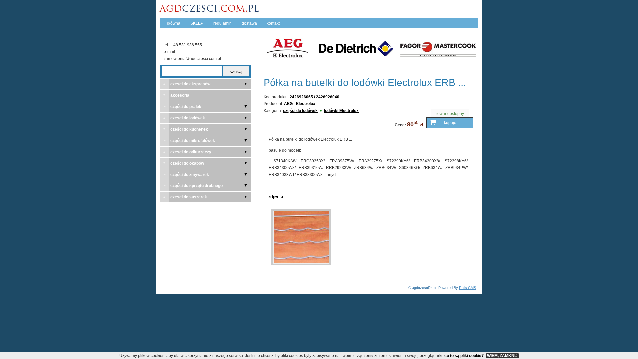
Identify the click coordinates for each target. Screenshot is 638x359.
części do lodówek (300, 110)
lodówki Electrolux (341, 110)
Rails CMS (467, 288)
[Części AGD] (211, 10)
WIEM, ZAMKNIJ (502, 355)
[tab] (274, 197)
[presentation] (274, 197)
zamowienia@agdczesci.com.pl (192, 58)
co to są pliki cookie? (464, 355)
